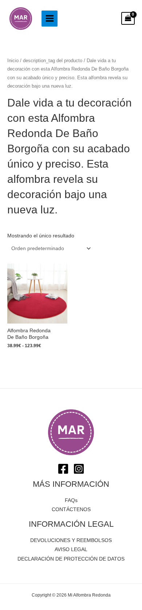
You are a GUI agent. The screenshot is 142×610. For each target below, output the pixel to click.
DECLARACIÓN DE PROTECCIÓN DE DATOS (71, 559)
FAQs (71, 500)
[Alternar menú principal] (50, 19)
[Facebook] (63, 468)
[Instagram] (78, 468)
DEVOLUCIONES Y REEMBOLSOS (71, 540)
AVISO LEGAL (71, 549)
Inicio (13, 60)
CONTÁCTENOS (71, 509)
